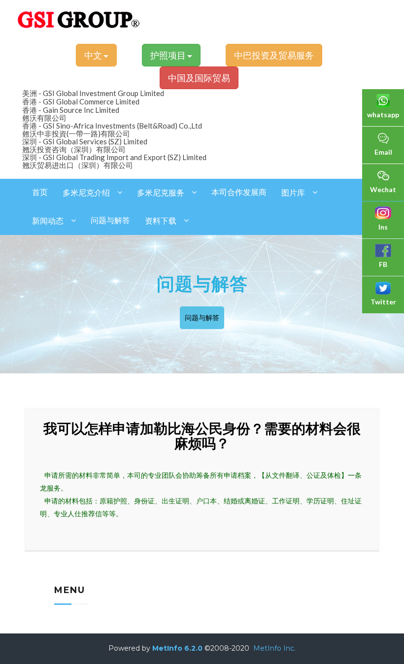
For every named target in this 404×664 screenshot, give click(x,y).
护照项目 (168, 55)
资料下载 (160, 221)
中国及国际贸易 (199, 77)
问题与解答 (110, 220)
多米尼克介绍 (86, 193)
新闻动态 (48, 221)
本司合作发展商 (239, 192)
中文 (93, 55)
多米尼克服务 (160, 193)
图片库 (293, 193)
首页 (40, 192)
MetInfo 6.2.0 (177, 648)
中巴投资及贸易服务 (274, 55)
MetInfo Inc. (274, 648)
